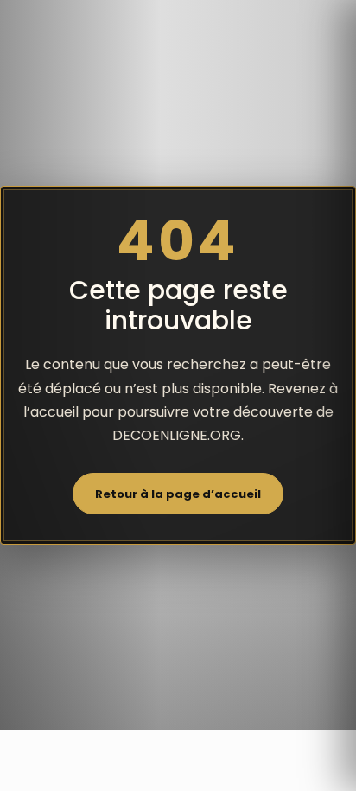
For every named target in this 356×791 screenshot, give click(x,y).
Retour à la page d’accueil (178, 494)
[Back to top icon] (326, 761)
